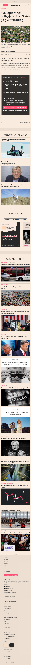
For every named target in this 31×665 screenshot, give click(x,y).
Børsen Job (6, 603)
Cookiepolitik (7, 610)
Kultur (14, 409)
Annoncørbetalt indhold (10, 636)
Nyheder (6, 559)
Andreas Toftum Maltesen (8, 51)
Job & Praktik (7, 632)
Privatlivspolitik (8, 613)
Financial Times (9, 588)
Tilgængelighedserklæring (10, 617)
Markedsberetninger (6, 483)
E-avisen (8, 571)
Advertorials (7, 638)
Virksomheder (4, 262)
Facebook (8, 656)
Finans (7, 586)
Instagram (8, 654)
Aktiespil (6, 567)
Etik (5, 621)
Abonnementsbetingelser (10, 615)
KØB (6, 5)
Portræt (14, 359)
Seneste (6, 563)
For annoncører (8, 619)
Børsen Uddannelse (9, 599)
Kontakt (6, 630)
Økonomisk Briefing (10, 592)
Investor (6, 561)
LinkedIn (7, 651)
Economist (8, 590)
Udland (3, 334)
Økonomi (3, 8)
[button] (29, 5)
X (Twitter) (8, 658)
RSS (5, 565)
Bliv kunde (6, 623)
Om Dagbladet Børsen (9, 634)
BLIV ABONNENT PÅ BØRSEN (11, 575)
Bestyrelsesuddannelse (10, 601)
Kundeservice (7, 608)
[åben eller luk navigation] (2, 5)
